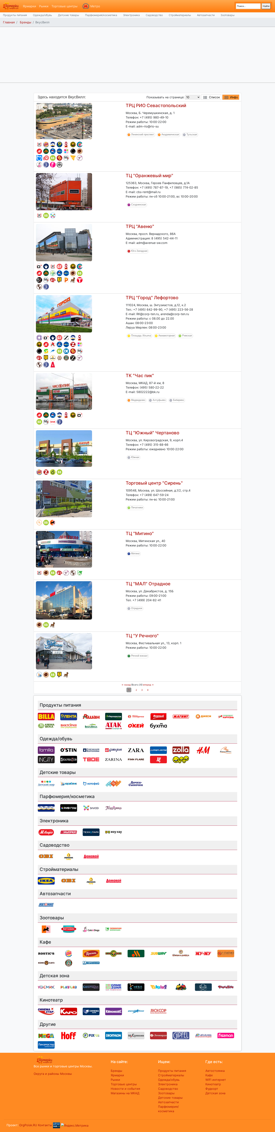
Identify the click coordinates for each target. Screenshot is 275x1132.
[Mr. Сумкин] (66, 158)
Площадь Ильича (141, 335)
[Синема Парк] (91, 1011)
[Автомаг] (46, 158)
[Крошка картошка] (73, 144)
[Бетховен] (73, 280)
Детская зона (215, 1093)
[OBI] (46, 856)
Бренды (25, 22)
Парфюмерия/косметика (101, 15)
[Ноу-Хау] (59, 280)
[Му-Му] (203, 953)
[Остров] (59, 358)
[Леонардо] (53, 280)
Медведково (138, 400)
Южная (135, 457)
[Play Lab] (66, 280)
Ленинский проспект (142, 134)
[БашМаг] (39, 522)
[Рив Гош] (66, 151)
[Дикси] (203, 716)
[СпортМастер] (53, 151)
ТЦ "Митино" (140, 533)
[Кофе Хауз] (46, 962)
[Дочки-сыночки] (136, 783)
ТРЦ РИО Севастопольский (156, 105)
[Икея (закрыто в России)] (46, 880)
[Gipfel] (46, 164)
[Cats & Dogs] (39, 164)
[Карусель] (225, 716)
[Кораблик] (39, 674)
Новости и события (125, 1089)
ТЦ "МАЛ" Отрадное (148, 583)
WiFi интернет (215, 1080)
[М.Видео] (39, 151)
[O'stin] (39, 266)
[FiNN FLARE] (39, 286)
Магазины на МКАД (125, 1093)
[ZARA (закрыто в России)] (66, 338)
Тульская (192, 134)
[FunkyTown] (225, 987)
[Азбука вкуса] (46, 725)
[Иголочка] (203, 1035)
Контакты (45, 1125)
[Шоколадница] (79, 151)
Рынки (43, 6)
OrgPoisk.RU (28, 1125)
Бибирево (178, 400)
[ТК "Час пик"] (64, 391)
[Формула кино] (53, 351)
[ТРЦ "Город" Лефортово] (64, 313)
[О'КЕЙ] (136, 725)
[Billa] (46, 716)
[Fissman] (53, 164)
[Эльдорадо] (68, 832)
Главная (9, 22)
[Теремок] (66, 144)
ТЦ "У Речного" (142, 635)
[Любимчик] (79, 573)
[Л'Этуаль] (53, 144)
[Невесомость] (203, 987)
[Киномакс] (113, 1011)
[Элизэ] (53, 215)
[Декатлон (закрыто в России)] (66, 351)
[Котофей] (39, 158)
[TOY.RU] (113, 783)
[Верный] (158, 716)
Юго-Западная (139, 250)
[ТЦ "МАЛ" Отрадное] (64, 600)
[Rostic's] (39, 144)
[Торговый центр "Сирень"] (64, 498)
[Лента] (59, 144)
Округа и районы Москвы (53, 1074)
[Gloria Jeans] (59, 266)
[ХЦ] (158, 759)
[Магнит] (181, 716)
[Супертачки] (181, 987)
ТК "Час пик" (140, 375)
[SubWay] (46, 351)
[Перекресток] (53, 273)
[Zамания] (73, 158)
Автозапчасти (206, 15)
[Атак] (53, 422)
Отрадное (136, 608)
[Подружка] (79, 158)
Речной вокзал (139, 655)
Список (214, 97)
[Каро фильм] (68, 1011)
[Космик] (46, 987)
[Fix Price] (91, 1035)
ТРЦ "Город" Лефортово (152, 297)
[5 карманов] (39, 280)
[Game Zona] (113, 987)
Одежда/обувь (42, 15)
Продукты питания (15, 15)
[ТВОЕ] (79, 280)
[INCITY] (73, 151)
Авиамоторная (166, 335)
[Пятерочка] (136, 716)
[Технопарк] (91, 832)
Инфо (234, 97)
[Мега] (46, 1035)
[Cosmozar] (91, 987)
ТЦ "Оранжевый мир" (149, 175)
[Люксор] (158, 1011)
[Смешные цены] (181, 759)
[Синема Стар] (79, 144)
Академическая (170, 134)
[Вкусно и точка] (46, 151)
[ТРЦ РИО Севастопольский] (64, 121)
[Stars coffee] (66, 358)
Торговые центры (64, 6)
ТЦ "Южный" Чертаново (152, 432)
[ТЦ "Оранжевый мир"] (64, 191)
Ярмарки (29, 6)
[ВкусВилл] (53, 158)
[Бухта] (59, 164)
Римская (187, 335)
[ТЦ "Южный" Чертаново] (64, 448)
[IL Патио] (59, 158)
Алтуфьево (159, 400)
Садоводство (154, 15)
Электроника (131, 15)
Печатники (137, 507)
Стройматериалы (180, 15)
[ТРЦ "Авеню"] (64, 242)
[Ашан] (53, 344)
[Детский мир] (59, 151)
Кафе (209, 1075)
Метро (95, 6)
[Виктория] (53, 472)
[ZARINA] (73, 358)
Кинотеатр (213, 1084)
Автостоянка (215, 1071)
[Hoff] (68, 1035)
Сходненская (138, 204)
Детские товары (68, 15)
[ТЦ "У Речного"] (64, 651)
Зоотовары (228, 15)
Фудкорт (211, 1089)
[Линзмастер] (46, 1045)
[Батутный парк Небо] (136, 987)
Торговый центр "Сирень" (154, 483)
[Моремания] (91, 962)
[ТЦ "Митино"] (64, 549)
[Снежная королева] (46, 266)
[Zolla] (73, 344)
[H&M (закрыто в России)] (203, 750)
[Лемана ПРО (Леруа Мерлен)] (53, 358)
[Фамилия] (39, 338)
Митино (135, 553)
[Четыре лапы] (53, 522)
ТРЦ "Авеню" (140, 226)
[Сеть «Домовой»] (53, 364)
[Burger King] (46, 144)
